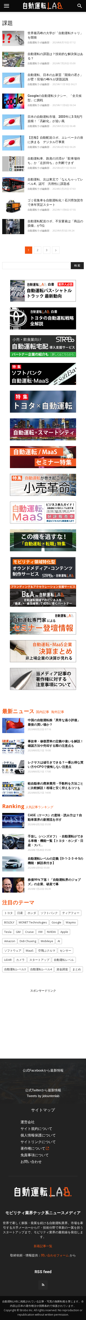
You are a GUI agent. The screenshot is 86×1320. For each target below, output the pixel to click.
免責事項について (35, 1155)
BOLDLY (9, 922)
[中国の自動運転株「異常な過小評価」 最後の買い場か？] (13, 725)
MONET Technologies (33, 922)
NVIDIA (51, 932)
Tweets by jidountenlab (43, 1096)
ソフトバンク (49, 913)
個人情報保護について (38, 1135)
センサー (65, 950)
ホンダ (32, 913)
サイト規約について (36, 1129)
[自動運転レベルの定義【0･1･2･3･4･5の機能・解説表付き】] (13, 863)
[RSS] (43, 1285)
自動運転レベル (64, 960)
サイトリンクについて (38, 1142)
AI (59, 941)
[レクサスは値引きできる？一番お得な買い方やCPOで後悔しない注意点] (13, 767)
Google (56, 922)
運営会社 (28, 1122)
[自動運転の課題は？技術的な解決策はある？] (13, 59)
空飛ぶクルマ (46, 950)
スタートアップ (39, 960)
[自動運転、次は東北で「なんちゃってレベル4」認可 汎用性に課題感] (13, 184)
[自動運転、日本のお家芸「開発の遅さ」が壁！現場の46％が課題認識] (13, 80)
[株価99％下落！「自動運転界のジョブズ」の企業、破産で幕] (13, 885)
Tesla (7, 932)
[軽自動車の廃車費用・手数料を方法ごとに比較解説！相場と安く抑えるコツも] (13, 788)
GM (18, 932)
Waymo (71, 922)
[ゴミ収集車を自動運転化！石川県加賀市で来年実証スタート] (13, 205)
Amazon (9, 941)
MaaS (30, 950)
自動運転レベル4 (41, 969)
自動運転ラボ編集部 (38, 42)
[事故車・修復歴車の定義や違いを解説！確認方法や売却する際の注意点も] (13, 746)
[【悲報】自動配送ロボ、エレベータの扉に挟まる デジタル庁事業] (13, 143)
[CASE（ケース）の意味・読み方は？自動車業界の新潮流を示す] (13, 820)
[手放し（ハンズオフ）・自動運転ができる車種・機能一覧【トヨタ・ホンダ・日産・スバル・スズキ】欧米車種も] (13, 841)
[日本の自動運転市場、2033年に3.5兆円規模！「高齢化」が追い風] (13, 122)
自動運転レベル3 (15, 969)
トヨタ (8, 913)
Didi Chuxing (28, 941)
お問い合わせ (31, 1162)
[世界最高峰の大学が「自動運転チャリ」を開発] (13, 38)
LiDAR (8, 960)
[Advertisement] (43, 1020)
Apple (64, 932)
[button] (80, 6)
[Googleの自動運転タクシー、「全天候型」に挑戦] (13, 101)
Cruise (29, 932)
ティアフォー (70, 913)
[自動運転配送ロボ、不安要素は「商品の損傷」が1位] (13, 226)
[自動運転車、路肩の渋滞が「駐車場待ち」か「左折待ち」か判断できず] (13, 163)
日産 (20, 913)
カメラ (20, 960)
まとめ (76, 969)
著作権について (33, 1148)
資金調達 (62, 969)
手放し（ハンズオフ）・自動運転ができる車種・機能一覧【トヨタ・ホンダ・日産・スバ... (55, 841)
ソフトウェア (12, 950)
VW (40, 932)
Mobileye (47, 941)
